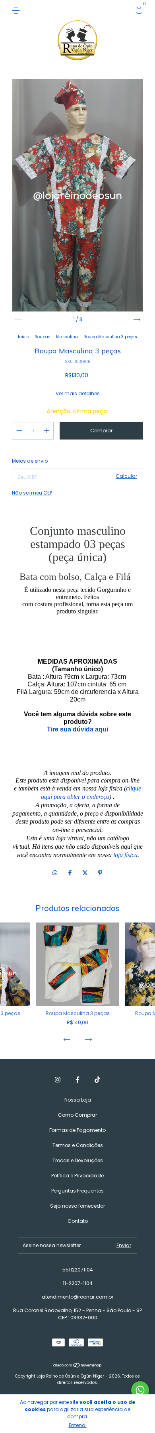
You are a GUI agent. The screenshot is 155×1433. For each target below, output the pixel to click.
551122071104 (77, 1269)
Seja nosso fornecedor (77, 1205)
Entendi (78, 1425)
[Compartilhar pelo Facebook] (70, 873)
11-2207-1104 (78, 1283)
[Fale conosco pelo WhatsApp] (140, 1390)
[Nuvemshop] (78, 1366)
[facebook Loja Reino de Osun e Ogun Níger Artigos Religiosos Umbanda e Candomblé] (77, 1079)
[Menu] (17, 10)
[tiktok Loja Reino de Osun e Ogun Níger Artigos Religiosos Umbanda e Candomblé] (97, 1079)
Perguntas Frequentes (77, 1190)
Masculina (67, 337)
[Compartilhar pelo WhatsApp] (55, 873)
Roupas (42, 337)
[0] (137, 11)
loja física (125, 855)
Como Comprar (77, 1115)
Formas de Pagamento (77, 1130)
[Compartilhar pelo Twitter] (85, 873)
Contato (78, 1221)
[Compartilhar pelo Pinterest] (100, 873)
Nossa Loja (77, 1099)
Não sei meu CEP (32, 492)
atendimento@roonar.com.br (77, 1296)
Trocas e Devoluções (77, 1160)
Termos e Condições (77, 1145)
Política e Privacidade (77, 1175)
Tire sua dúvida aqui (77, 729)
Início (23, 337)
